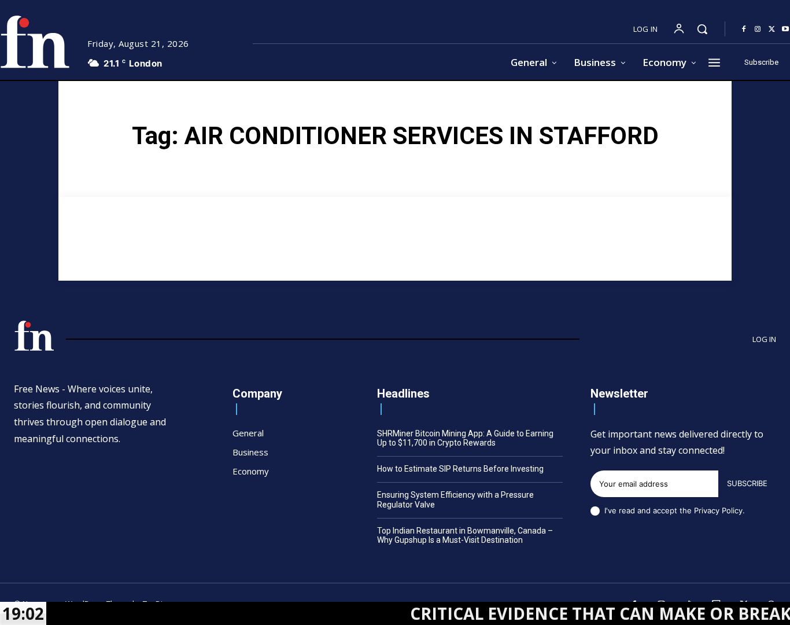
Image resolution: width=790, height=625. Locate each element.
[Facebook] (744, 29)
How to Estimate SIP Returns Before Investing (460, 468)
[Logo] (34, 335)
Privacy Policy (718, 510)
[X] (771, 29)
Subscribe (747, 483)
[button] (702, 29)
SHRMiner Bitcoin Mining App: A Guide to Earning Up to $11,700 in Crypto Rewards (465, 438)
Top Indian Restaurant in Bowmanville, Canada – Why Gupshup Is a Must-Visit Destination (465, 535)
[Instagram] (758, 29)
